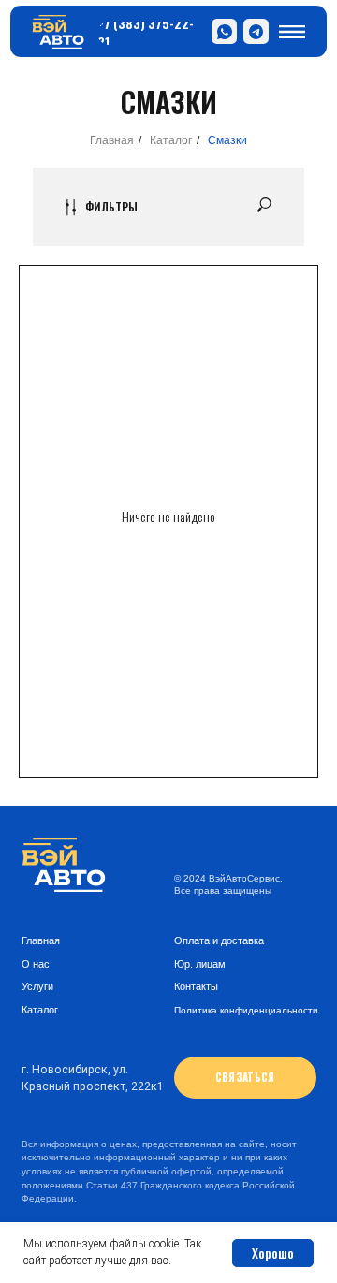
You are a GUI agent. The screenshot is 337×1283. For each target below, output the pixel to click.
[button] (245, 1078)
